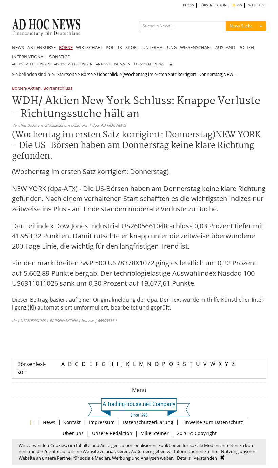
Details (184, 458)
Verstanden (205, 458)
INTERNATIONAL (29, 57)
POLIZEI (246, 47)
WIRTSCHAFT (89, 47)
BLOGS (188, 5)
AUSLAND (225, 47)
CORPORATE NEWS (149, 64)
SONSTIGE (59, 57)
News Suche (241, 26)
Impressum (102, 422)
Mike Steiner (154, 433)
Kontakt (72, 422)
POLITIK (114, 47)
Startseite (67, 74)
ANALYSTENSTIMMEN (113, 64)
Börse (87, 74)
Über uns (73, 433)
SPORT (132, 47)
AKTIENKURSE (41, 47)
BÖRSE (66, 47)
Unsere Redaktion (112, 433)
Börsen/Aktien (26, 88)
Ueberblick (107, 74)
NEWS (18, 47)
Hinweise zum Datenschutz (212, 422)
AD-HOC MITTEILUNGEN (73, 64)
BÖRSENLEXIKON (213, 5)
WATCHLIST (257, 5)
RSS (238, 5)
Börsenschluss (57, 88)
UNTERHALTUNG (159, 47)
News (49, 422)
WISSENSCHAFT (196, 47)
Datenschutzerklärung (148, 422)
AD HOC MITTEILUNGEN (31, 64)
